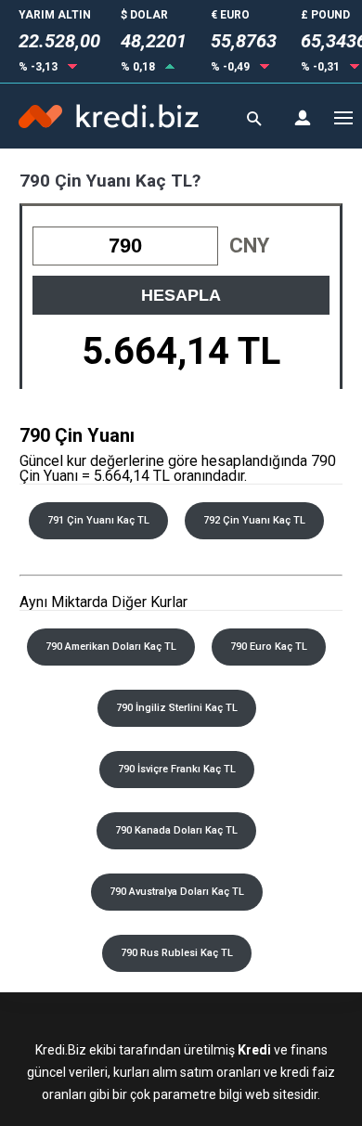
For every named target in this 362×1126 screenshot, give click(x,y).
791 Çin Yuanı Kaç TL (98, 520)
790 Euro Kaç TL (268, 647)
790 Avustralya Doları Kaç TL (177, 892)
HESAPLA (181, 295)
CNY (249, 245)
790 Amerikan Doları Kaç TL (110, 647)
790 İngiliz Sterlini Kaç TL (177, 708)
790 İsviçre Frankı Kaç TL (177, 769)
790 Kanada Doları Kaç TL (176, 830)
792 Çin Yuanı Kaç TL (254, 520)
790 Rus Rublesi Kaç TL (177, 953)
